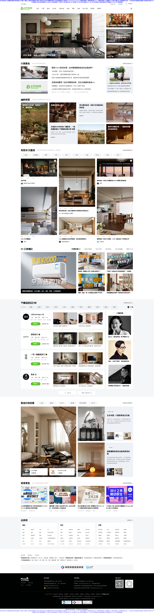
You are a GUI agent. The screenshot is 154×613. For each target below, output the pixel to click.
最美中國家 (88, 249)
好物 (68, 8)
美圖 (78, 8)
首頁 (37, 8)
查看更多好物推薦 (127, 403)
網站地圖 (98, 594)
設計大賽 (85, 8)
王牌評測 (74, 249)
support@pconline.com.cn (96, 596)
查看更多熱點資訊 (127, 63)
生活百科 (76, 560)
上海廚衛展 (45, 557)
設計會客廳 (118, 249)
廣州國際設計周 (34, 557)
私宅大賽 (98, 249)
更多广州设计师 (86, 393)
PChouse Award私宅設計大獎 (81, 92)
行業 (43, 8)
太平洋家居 (28, 585)
